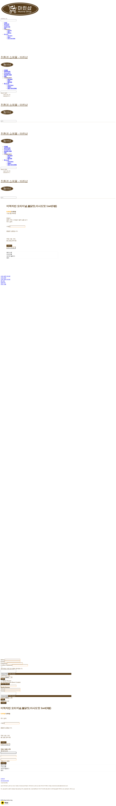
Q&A (8, 31)
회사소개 (6, 34)
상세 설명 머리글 (5, 276)
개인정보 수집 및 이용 (7, 668)
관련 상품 (3, 284)
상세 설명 (3, 277)
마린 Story (9, 35)
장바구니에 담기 (5, 744)
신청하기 (3, 763)
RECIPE (9, 33)
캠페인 (9, 37)
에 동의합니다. (12, 668)
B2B (5, 28)
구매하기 (3, 702)
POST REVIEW (5, 684)
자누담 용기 (6, 25)
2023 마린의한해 (11, 38)
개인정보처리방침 (5, 780)
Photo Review (7, 681)
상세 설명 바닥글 (5, 279)
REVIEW (9, 30)
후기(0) (3, 281)
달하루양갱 (6, 24)
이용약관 (3, 778)
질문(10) (3, 282)
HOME (5, 22)
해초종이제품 (7, 27)
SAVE (2, 679)
